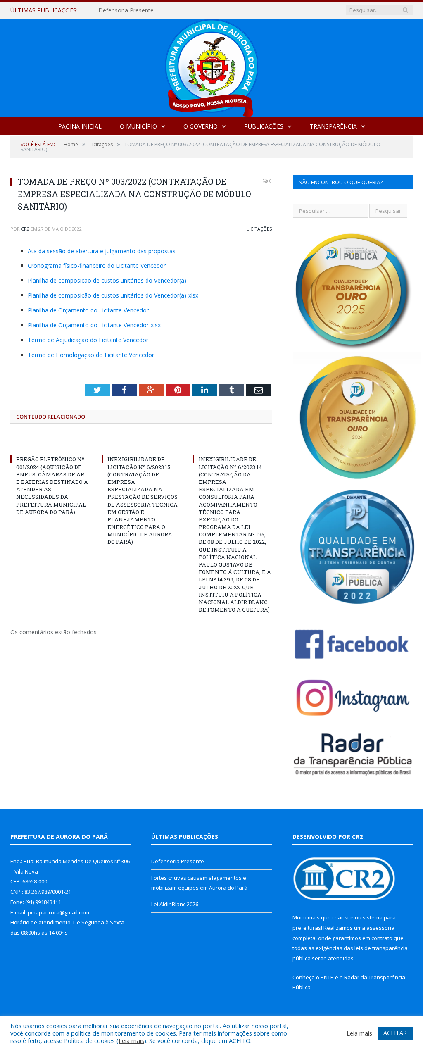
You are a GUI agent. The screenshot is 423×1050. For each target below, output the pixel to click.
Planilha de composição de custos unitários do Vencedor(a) (107, 280)
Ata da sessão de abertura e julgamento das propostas (102, 251)
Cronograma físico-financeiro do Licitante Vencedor (97, 265)
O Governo (200, 126)
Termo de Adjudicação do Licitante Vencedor (88, 340)
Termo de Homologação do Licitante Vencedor (91, 355)
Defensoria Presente (177, 861)
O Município (138, 126)
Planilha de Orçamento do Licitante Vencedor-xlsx (94, 325)
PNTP (327, 977)
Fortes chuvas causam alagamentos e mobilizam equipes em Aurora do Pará (183, 10)
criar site (343, 917)
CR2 (25, 229)
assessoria (380, 927)
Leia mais (131, 1040)
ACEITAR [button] (395, 1033)
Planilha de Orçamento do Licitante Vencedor (88, 310)
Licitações (259, 229)
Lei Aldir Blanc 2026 (174, 904)
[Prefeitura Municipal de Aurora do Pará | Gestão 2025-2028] (211, 65)
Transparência (333, 126)
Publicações (263, 126)
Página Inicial (80, 126)
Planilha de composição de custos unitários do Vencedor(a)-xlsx (113, 295)
